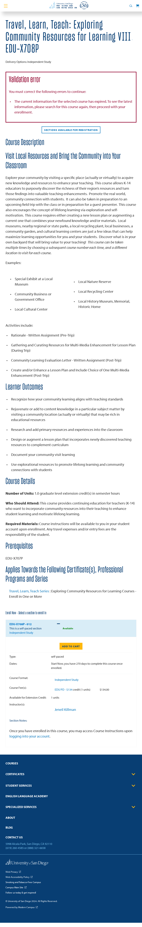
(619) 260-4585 (15, 848)
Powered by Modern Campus (20, 907)
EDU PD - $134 (64, 689)
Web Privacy (12, 871)
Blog (9, 827)
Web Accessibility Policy (17, 876)
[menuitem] (71, 764)
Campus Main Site (14, 887)
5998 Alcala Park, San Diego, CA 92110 (29, 844)
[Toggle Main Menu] (5, 5)
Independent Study (67, 680)
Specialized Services (21, 807)
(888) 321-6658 (36, 848)
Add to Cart (71, 646)
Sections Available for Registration (71, 130)
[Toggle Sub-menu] (133, 774)
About (10, 817)
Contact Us (14, 837)
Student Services (19, 785)
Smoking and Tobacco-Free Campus (23, 882)
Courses (12, 763)
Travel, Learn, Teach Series (29, 591)
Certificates (15, 774)
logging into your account (29, 736)
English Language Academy (27, 796)
